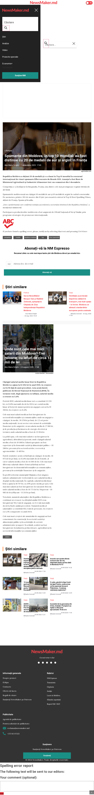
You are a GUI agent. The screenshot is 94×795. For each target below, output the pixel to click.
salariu (7, 537)
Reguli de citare (9, 695)
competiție (7, 237)
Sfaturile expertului (54, 699)
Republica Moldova (30, 237)
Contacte (7, 687)
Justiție (49, 691)
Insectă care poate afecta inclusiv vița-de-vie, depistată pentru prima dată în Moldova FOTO (60, 561)
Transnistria (51, 682)
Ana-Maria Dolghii (12, 165)
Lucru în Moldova (53, 695)
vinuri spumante (54, 237)
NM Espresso (52, 678)
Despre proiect (9, 678)
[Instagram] (47, 663)
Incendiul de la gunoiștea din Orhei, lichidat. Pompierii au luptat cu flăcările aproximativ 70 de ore (61, 607)
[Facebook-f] (39, 663)
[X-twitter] (43, 663)
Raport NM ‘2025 (53, 704)
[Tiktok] (51, 663)
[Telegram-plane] (55, 663)
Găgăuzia (50, 687)
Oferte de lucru (9, 691)
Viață (71, 293)
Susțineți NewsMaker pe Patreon (17, 699)
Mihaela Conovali (76, 314)
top (43, 237)
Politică (26, 293)
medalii (18, 237)
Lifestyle (8, 151)
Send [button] (2, 793)
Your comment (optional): (18, 777)
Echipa (6, 682)
